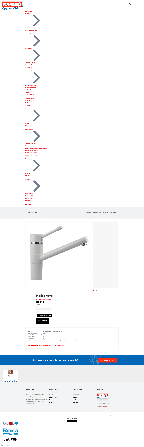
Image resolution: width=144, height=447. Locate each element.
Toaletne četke (30, 144)
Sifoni (27, 123)
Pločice (27, 173)
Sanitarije (28, 48)
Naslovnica (89, 212)
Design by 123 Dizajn (113, 415)
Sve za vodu (63, 4)
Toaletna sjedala (30, 63)
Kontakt (100, 4)
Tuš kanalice (29, 94)
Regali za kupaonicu (31, 150)
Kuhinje (43, 4)
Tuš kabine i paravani (32, 90)
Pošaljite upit (42, 320)
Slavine (27, 100)
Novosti (27, 200)
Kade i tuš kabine (30, 71)
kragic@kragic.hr (106, 406)
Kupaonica (52, 4)
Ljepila (27, 175)
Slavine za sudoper (31, 30)
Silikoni (27, 105)
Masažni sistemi (30, 87)
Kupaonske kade (30, 85)
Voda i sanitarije (78, 400)
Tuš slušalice (29, 98)
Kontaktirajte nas (107, 360)
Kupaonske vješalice (31, 155)
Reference (28, 198)
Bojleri (27, 103)
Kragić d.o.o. (29, 193)
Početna (29, 4)
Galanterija (74, 4)
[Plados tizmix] (59, 254)
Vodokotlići (29, 65)
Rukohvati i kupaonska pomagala (36, 148)
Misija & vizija (29, 196)
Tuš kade (28, 92)
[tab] (95, 290)
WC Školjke (28, 67)
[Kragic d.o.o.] (12, 6)
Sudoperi (28, 28)
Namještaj (36, 4)
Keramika (84, 4)
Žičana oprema (30, 146)
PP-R (26, 125)
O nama (92, 4)
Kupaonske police (31, 153)
